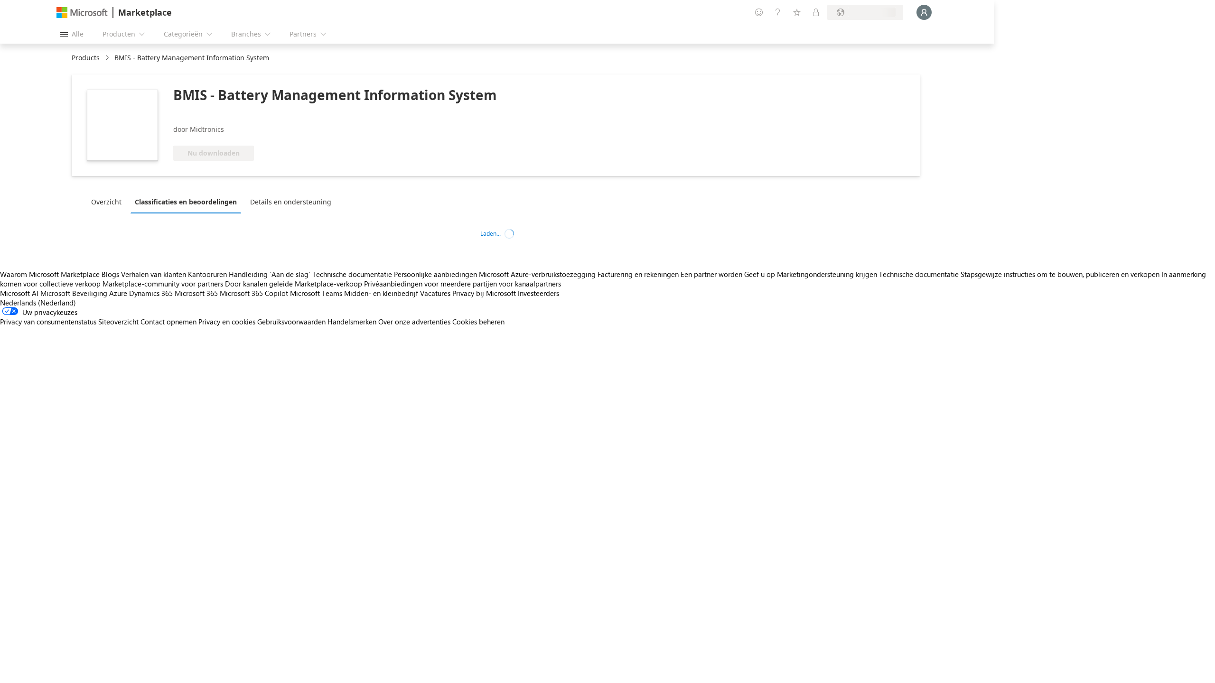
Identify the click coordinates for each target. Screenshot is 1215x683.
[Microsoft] (82, 12)
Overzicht (106, 201)
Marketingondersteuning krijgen (827, 274)
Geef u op (759, 274)
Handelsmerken (351, 321)
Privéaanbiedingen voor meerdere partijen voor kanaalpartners (462, 283)
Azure (118, 293)
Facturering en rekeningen (638, 274)
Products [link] (86, 57)
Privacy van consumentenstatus (48, 321)
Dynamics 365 (151, 293)
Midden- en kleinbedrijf (381, 293)
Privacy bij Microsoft (484, 293)
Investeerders (538, 293)
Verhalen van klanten (153, 274)
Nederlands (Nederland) (38, 302)
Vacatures (435, 293)
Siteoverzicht (118, 321)
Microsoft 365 (196, 293)
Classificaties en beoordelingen (186, 201)
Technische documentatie (352, 274)
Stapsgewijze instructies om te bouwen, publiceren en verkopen (1060, 274)
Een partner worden (711, 274)
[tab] (109, 201)
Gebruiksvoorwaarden (291, 321)
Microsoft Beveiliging (73, 293)
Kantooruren (207, 274)
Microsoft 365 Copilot (254, 293)
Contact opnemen (168, 321)
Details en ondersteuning (290, 201)
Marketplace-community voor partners (163, 283)
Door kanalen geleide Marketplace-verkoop (293, 283)
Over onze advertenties (414, 321)
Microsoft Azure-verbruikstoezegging (538, 274)
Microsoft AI (19, 293)
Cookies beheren (478, 321)
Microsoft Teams (316, 293)
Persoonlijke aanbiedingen (435, 274)
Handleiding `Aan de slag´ (269, 274)
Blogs (110, 274)
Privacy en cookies (226, 321)
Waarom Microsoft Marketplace (50, 274)
